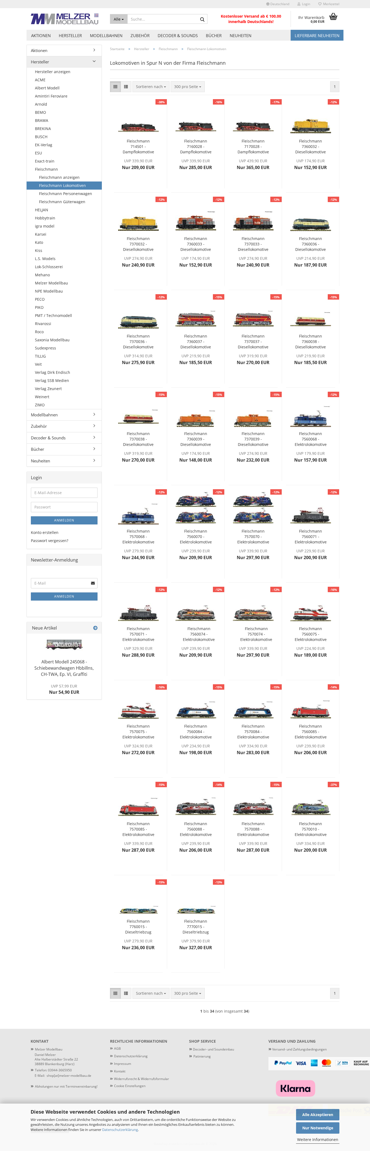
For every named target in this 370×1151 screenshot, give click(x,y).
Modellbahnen (106, 35)
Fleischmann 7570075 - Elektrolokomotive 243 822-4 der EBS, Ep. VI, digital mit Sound (138, 732)
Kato (39, 242)
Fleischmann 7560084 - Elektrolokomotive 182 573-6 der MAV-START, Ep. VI (196, 732)
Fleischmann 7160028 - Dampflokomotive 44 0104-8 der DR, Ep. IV (196, 146)
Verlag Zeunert (48, 388)
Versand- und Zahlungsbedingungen (297, 1049)
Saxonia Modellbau (52, 339)
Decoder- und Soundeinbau (213, 1049)
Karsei (40, 234)
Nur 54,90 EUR (64, 689)
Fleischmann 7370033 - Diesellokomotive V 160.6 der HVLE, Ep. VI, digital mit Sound (253, 244)
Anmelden (64, 520)
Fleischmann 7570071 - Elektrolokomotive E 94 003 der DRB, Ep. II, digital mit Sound (138, 634)
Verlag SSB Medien (52, 380)
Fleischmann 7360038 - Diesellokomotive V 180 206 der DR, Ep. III (311, 341)
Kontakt (119, 1071)
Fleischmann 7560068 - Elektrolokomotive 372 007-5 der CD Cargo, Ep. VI (311, 439)
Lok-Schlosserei (49, 266)
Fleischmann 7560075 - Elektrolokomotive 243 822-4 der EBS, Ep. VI (311, 634)
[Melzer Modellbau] (66, 19)
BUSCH (41, 136)
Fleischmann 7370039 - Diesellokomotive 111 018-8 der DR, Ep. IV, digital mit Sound (253, 439)
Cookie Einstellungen (129, 1086)
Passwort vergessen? (49, 540)
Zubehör (140, 35)
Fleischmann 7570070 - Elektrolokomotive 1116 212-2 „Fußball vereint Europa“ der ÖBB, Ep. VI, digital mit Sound (253, 537)
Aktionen (41, 35)
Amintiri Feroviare (51, 96)
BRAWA (41, 120)
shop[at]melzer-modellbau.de (69, 1075)
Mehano (42, 274)
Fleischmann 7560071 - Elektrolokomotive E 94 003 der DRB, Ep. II (310, 537)
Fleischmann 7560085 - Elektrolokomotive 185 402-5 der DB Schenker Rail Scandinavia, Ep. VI (311, 732)
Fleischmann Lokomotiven (62, 185)
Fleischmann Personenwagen (65, 193)
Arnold (41, 104)
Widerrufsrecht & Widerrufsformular (141, 1079)
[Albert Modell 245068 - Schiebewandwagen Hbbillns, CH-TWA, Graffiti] (64, 645)
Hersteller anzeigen (52, 71)
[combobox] (151, 86)
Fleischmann (46, 169)
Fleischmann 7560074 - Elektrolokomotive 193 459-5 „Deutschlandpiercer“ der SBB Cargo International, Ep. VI (198, 634)
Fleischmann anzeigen (59, 177)
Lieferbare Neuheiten (317, 35)
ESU (38, 152)
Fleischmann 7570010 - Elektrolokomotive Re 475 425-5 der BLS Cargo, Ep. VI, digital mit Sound (311, 829)
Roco (39, 331)
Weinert (42, 396)
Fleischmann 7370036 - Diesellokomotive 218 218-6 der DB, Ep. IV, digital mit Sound (138, 341)
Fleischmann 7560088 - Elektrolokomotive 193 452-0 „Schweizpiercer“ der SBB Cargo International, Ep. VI (196, 829)
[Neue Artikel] (95, 628)
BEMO (40, 112)
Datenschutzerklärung (120, 1129)
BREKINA (43, 128)
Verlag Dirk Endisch (52, 372)
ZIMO (40, 404)
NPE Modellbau (49, 291)
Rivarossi (43, 323)
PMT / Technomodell (53, 315)
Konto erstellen (45, 532)
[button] (277, 4)
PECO (40, 299)
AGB (117, 1048)
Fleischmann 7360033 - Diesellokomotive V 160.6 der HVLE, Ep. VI (196, 244)
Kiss (38, 250)
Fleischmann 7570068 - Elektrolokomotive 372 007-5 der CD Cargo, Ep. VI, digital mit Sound (138, 537)
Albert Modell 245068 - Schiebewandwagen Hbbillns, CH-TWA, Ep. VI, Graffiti (64, 668)
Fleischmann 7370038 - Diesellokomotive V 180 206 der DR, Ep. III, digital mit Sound (138, 439)
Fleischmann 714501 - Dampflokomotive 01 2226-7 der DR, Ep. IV (138, 146)
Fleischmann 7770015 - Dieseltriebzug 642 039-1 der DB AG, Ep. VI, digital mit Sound (195, 927)
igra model (44, 226)
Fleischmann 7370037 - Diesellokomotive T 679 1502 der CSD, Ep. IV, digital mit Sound (253, 341)
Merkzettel (330, 4)
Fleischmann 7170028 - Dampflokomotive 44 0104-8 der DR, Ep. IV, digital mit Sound (253, 146)
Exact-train (44, 161)
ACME (40, 79)
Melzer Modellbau (51, 283)
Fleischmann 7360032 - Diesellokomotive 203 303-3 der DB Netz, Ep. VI (310, 146)
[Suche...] (202, 19)
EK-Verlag (43, 144)
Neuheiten (240, 35)
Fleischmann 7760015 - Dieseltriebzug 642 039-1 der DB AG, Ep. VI (138, 927)
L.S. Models (45, 258)
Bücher (214, 35)
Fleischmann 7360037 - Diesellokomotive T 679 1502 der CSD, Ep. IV (195, 341)
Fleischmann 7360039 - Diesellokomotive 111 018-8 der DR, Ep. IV (196, 439)
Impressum (122, 1063)
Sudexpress (45, 348)
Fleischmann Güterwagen (62, 201)
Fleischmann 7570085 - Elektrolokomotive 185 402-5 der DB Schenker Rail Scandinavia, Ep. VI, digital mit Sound (138, 829)
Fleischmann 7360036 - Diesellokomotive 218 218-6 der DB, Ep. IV (310, 244)
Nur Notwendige (317, 1127)
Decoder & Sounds (178, 35)
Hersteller (70, 35)
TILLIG (40, 356)
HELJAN (41, 209)
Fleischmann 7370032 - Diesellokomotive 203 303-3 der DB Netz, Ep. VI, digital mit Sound (138, 244)
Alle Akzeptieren (317, 1114)
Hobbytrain (45, 218)
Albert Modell (47, 87)
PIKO (39, 307)
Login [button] (305, 4)
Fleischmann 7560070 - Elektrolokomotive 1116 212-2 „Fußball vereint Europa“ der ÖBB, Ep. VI (196, 537)
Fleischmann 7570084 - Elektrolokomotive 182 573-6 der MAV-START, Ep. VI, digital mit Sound (253, 732)
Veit (38, 364)
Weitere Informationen (317, 1139)
